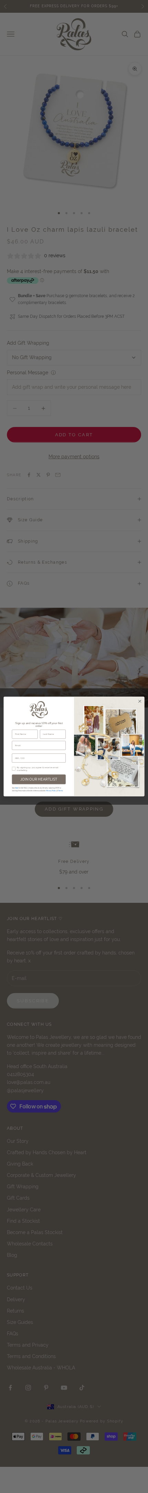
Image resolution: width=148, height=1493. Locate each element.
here (16, 788)
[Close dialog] (140, 701)
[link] (39, 709)
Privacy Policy (51, 791)
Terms (60, 791)
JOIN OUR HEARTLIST (38, 779)
